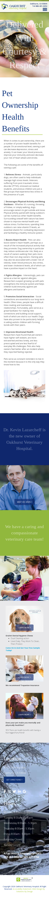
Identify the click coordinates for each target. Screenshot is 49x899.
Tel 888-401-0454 (39, 6)
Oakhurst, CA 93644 (38, 3)
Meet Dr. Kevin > (24, 502)
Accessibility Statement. (22, 889)
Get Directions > (14, 780)
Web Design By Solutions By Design (30, 890)
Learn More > (24, 627)
